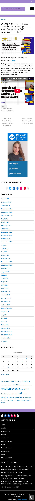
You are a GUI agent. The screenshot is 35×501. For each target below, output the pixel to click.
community (9, 385)
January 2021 (5, 328)
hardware (9, 393)
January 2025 (5, 206)
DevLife (16, 385)
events (4, 106)
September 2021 (6, 308)
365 (2, 381)
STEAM (7, 400)
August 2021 (5, 311)
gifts (22, 389)
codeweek (3, 385)
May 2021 (4, 318)
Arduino (3, 425)
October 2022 (5, 268)
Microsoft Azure (6, 441)
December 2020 (6, 331)
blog (19, 381)
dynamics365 (23, 385)
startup (3, 400)
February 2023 (5, 258)
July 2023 (4, 245)
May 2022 (4, 282)
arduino (6, 381)
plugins (4, 397)
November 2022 (6, 265)
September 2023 (6, 242)
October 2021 (5, 305)
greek (26, 389)
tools (18, 400)
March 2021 (4, 325)
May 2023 (4, 252)
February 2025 (6, 202)
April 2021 (4, 321)
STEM (11, 400)
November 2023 (6, 235)
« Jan (2, 374)
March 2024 (5, 222)
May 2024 (4, 219)
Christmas (26, 381)
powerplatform (17, 397)
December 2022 (6, 262)
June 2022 (4, 278)
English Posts (5, 431)
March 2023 (5, 255)
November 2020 (6, 335)
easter (30, 385)
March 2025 (5, 199)
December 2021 (6, 298)
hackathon (3, 393)
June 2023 (4, 249)
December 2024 (6, 209)
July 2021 (4, 315)
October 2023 (5, 239)
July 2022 (4, 275)
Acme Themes (22, 500)
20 (8, 367)
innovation (15, 393)
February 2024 (6, 225)
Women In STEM (6, 458)
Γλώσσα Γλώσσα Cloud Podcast (11, 472)
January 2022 (5, 295)
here (13, 61)
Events (3, 19)
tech (15, 400)
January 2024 (5, 229)
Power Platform (6, 448)
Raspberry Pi (5, 451)
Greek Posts (5, 438)
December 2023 (6, 232)
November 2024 (6, 212)
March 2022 (5, 288)
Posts (3, 444)
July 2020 (4, 341)
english (6, 388)
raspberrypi (28, 397)
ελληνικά (3, 402)
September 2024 (7, 215)
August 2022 (5, 272)
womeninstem (25, 400)
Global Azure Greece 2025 (10, 487)
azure (13, 381)
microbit (25, 393)
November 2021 (6, 301)
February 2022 (5, 292)
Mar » (7, 374)
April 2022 (4, 285)
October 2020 (5, 338)
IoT (20, 393)
